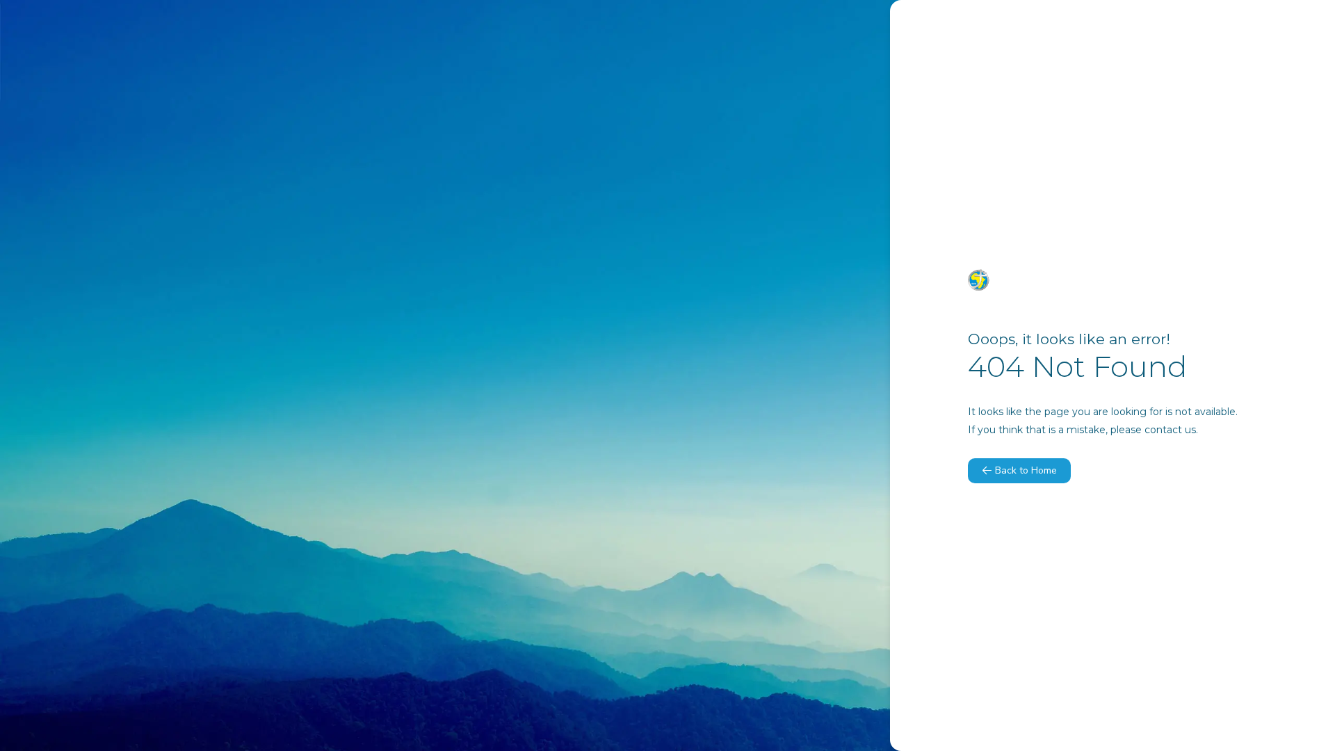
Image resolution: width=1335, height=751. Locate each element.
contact (1163, 429)
